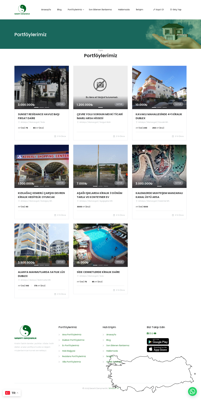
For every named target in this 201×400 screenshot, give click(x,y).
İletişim (110, 356)
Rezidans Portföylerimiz (74, 356)
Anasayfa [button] (46, 9)
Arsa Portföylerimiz (71, 334)
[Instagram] (150, 333)
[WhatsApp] (153, 333)
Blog (108, 340)
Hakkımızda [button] (124, 9)
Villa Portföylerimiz (71, 361)
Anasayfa (182, 34)
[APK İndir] (158, 343)
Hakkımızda (112, 350)
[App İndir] (158, 351)
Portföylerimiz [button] (75, 9)
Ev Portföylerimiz (70, 345)
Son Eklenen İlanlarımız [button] (100, 9)
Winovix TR (114, 388)
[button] (18, 87)
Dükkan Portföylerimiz (73, 340)
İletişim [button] (139, 9)
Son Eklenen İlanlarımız (117, 345)
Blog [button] (59, 9)
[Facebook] (148, 333)
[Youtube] (155, 333)
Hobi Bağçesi (68, 350)
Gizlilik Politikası (113, 361)
